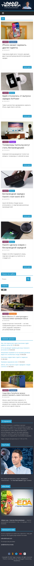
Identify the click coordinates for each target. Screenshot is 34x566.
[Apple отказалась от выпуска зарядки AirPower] (17, 74)
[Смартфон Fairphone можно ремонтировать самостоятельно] (17, 372)
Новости (5, 42)
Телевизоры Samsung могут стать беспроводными (16, 146)
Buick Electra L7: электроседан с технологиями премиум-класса (15, 317)
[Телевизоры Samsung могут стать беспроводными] (17, 123)
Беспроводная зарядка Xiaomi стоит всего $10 (13, 195)
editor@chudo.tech (6, 538)
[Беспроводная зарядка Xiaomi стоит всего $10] (17, 172)
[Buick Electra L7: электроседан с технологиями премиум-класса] (17, 295)
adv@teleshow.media (7, 544)
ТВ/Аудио (12, 142)
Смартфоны (13, 42)
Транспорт (13, 314)
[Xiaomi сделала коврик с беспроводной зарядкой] (17, 223)
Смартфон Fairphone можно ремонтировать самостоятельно (15, 394)
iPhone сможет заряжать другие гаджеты (14, 46)
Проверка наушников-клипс (9, 362)
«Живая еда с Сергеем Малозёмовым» (13, 520)
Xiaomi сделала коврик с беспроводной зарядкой (14, 246)
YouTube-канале (18, 480)
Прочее (12, 93)
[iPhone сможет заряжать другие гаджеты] (17, 23)
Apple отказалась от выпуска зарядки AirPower (16, 97)
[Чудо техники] (17, 2)
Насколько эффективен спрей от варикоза (14, 357)
